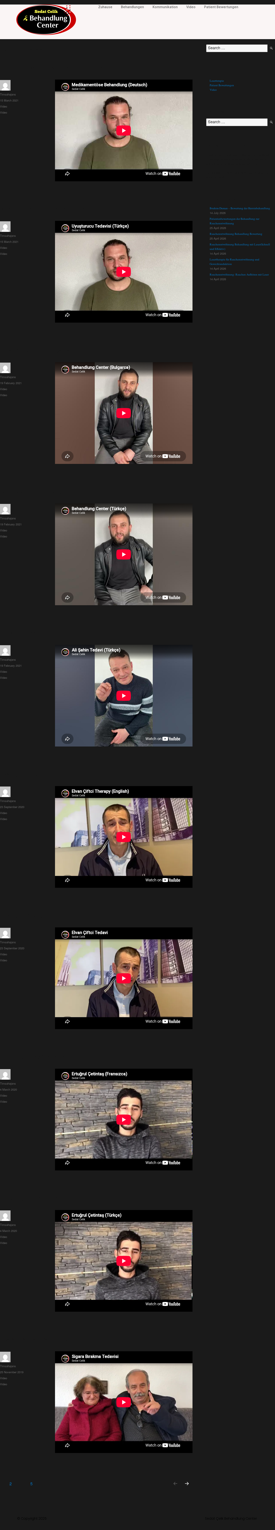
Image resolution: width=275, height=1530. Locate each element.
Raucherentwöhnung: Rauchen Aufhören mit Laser (239, 274)
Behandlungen (132, 7)
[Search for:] (236, 48)
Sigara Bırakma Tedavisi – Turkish (39, 1338)
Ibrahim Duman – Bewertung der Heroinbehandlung (240, 208)
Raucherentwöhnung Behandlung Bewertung (236, 234)
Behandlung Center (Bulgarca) (36, 349)
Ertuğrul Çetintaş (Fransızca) (34, 1056)
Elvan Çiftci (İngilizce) (25, 773)
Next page (186, 1488)
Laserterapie (217, 81)
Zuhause (105, 7)
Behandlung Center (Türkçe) (33, 491)
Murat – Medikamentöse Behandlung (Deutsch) (55, 67)
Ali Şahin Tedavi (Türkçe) (29, 632)
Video (191, 7)
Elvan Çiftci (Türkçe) (24, 915)
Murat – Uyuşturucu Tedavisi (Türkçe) (44, 208)
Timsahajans (8, 94)
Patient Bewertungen (221, 7)
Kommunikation (165, 7)
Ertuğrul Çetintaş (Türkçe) (30, 1197)
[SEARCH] (271, 48)
